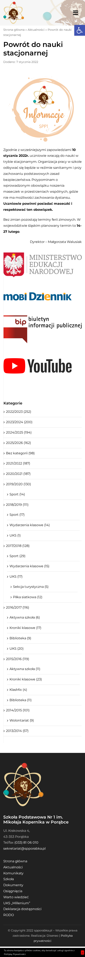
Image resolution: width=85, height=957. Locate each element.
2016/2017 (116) (17, 607)
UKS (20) (16, 649)
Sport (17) (17, 515)
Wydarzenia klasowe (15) (29, 566)
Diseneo (52, 935)
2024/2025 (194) (19, 432)
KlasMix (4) (18, 690)
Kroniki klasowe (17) (25, 628)
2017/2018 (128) (18, 546)
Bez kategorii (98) (20, 453)
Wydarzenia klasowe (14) (29, 525)
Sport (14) (17, 494)
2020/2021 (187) (18, 474)
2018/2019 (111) (17, 505)
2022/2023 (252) (18, 412)
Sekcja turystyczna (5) (30, 587)
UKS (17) (15, 576)
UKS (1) (15, 535)
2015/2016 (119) (17, 659)
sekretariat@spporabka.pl (24, 848)
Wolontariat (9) (21, 720)
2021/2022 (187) (18, 463)
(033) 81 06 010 (26, 842)
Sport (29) (17, 556)
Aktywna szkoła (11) (24, 669)
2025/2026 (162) (18, 443)
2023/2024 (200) (19, 422)
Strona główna (14, 30)
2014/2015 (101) (18, 710)
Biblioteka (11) (20, 700)
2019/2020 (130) (18, 484)
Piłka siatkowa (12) (27, 597)
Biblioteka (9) (20, 638)
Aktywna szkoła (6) (24, 617)
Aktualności (36, 30)
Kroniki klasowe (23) (25, 679)
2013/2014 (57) (17, 731)
